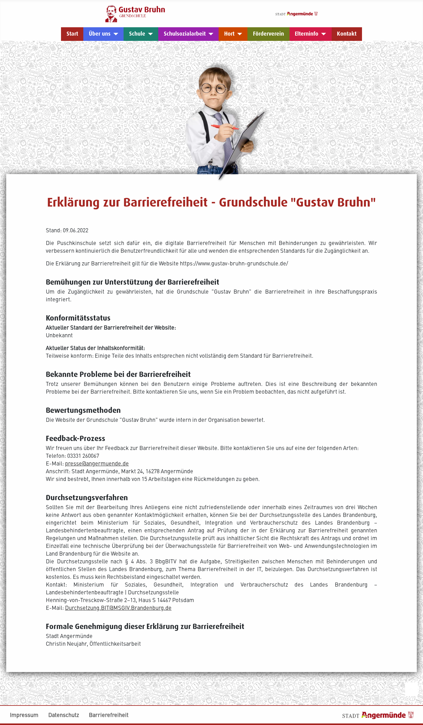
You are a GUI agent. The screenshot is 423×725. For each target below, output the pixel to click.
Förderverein (268, 33)
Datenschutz (63, 714)
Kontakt (346, 33)
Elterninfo (306, 33)
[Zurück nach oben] (411, 689)
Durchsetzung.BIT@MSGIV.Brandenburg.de (118, 607)
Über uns (100, 33)
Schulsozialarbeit (185, 33)
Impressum (24, 714)
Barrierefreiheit (109, 714)
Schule (137, 33)
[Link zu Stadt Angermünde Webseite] (297, 13)
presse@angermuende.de (97, 463)
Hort (229, 33)
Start (72, 33)
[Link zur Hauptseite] (135, 13)
